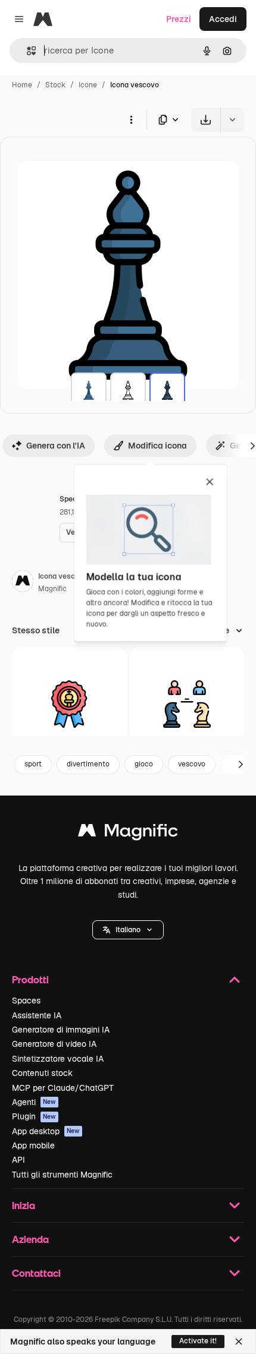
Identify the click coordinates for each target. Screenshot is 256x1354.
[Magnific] (128, 833)
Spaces (26, 1000)
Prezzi (178, 19)
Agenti (34, 1102)
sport (33, 764)
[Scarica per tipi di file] (169, 120)
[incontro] (187, 704)
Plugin (34, 1116)
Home (22, 85)
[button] (128, 929)
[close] (210, 482)
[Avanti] (240, 764)
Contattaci (36, 1273)
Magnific (52, 589)
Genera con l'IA (55, 445)
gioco (144, 764)
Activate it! (198, 1341)
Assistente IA (36, 1015)
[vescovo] (89, 390)
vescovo (191, 764)
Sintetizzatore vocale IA (58, 1058)
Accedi (223, 19)
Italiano (128, 930)
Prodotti (30, 979)
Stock (55, 85)
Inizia (23, 1205)
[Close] (239, 1341)
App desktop (46, 1131)
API (18, 1159)
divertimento (88, 764)
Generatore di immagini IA (61, 1029)
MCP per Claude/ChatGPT (63, 1087)
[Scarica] (205, 120)
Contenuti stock (42, 1073)
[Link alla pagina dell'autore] (22, 582)
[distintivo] (69, 704)
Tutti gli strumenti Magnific (62, 1174)
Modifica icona (157, 445)
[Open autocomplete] (26, 50)
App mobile (33, 1145)
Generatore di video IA (54, 1044)
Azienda (30, 1239)
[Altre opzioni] (131, 119)
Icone (88, 85)
